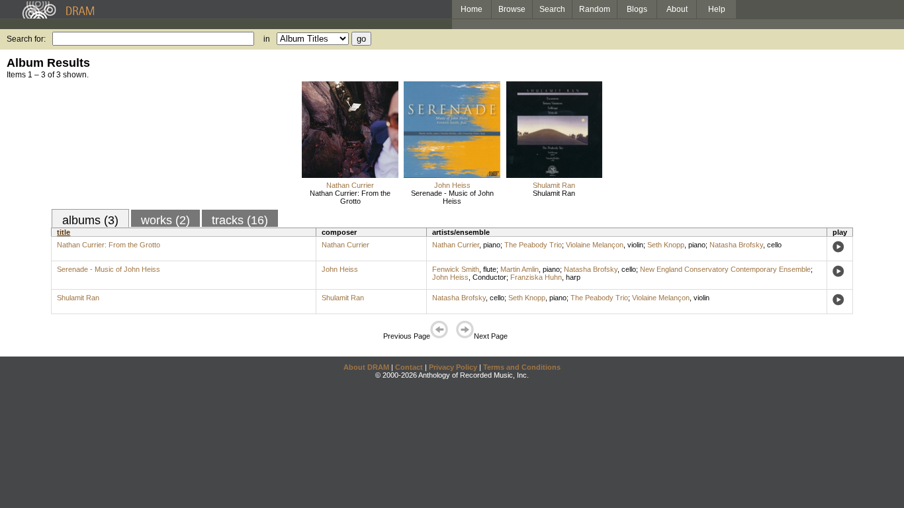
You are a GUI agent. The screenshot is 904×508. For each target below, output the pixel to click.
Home (471, 9)
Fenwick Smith (455, 269)
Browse (511, 9)
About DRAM (366, 367)
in (266, 39)
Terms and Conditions (522, 367)
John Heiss (452, 185)
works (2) (165, 220)
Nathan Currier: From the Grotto (350, 197)
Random (594, 9)
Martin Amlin (519, 269)
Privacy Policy (453, 367)
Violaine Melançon (594, 245)
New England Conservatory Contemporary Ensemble (725, 269)
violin (635, 245)
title (63, 232)
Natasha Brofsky (736, 245)
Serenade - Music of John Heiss (452, 197)
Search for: (26, 39)
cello (774, 245)
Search (552, 9)
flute (489, 269)
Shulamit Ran (554, 185)
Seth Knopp (665, 245)
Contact (409, 367)
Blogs (637, 9)
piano (491, 245)
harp (573, 277)
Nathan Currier (350, 185)
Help (716, 9)
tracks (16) (240, 220)
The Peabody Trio (533, 245)
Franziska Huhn (536, 277)
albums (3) (90, 220)
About (677, 9)
